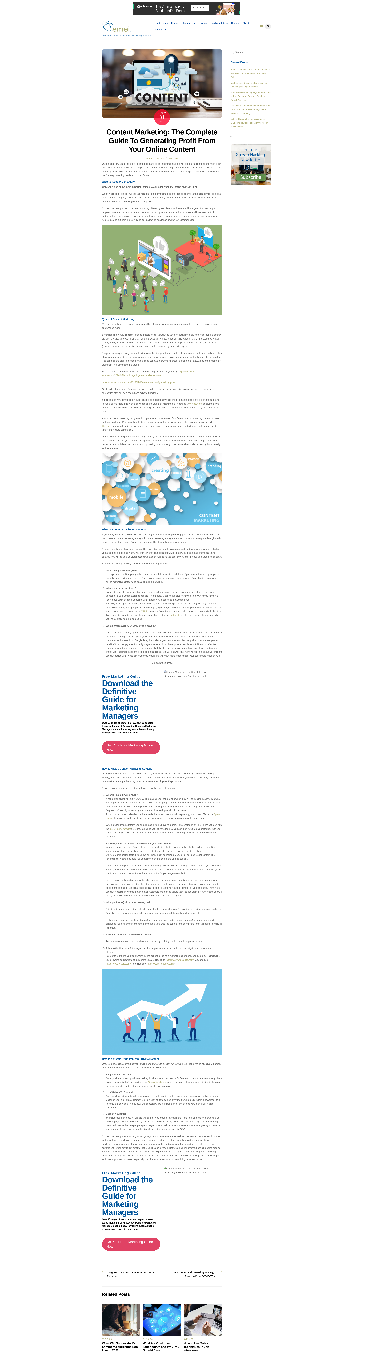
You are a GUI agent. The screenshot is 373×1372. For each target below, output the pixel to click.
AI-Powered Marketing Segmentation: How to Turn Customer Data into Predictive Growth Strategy (251, 96)
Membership (189, 23)
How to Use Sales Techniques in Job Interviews (196, 1347)
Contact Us (161, 29)
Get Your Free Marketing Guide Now (129, 747)
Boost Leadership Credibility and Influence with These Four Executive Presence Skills (250, 73)
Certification (161, 23)
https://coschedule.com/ (119, 963)
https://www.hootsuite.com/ (180, 960)
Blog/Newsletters (219, 23)
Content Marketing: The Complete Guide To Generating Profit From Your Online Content (162, 140)
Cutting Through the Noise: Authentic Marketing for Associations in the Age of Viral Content (249, 123)
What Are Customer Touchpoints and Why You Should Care (161, 1347)
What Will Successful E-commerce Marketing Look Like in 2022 (120, 1347)
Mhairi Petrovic (155, 158)
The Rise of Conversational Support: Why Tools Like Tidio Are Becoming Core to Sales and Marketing (250, 109)
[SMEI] (116, 31)
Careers (235, 23)
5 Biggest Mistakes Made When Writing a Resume (130, 1274)
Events (203, 23)
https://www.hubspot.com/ (161, 963)
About (246, 23)
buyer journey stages (120, 829)
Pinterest (175, 615)
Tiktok (144, 611)
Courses (175, 23)
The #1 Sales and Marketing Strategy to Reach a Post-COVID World (194, 1274)
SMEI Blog (173, 158)
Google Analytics (157, 1082)
